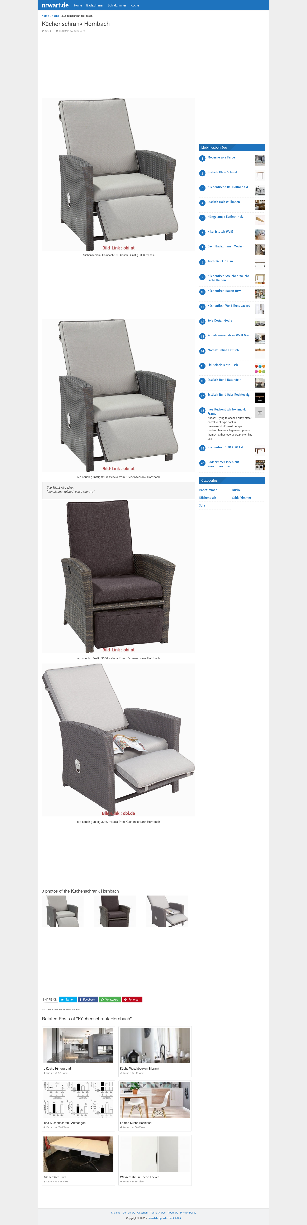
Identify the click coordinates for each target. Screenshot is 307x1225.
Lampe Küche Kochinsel (136, 1123)
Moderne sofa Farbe (221, 157)
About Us (173, 1212)
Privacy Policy (188, 1212)
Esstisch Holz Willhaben (224, 202)
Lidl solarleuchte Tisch (223, 365)
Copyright (142, 1212)
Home (78, 5)
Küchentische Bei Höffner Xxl (228, 187)
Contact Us (129, 1212)
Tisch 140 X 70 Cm (220, 261)
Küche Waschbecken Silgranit (139, 1068)
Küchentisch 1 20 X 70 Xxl (225, 447)
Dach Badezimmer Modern (226, 246)
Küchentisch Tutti (54, 1177)
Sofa (202, 505)
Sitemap (116, 1212)
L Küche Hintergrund (57, 1068)
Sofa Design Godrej (220, 320)
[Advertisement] (118, 65)
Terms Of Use (158, 1212)
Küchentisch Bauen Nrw (224, 291)
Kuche (135, 5)
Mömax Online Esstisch (223, 350)
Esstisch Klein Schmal (222, 172)
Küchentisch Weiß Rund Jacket (229, 306)
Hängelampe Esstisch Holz (226, 217)
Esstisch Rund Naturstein (224, 380)
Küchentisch (207, 498)
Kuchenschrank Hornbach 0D (64, 1009)
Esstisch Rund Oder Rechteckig (229, 395)
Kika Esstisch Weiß (220, 231)
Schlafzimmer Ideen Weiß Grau (229, 335)
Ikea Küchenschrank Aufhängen (64, 1123)
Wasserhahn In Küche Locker (139, 1177)
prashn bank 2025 (170, 1218)
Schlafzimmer (117, 5)
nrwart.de (55, 5)
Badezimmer (95, 5)
